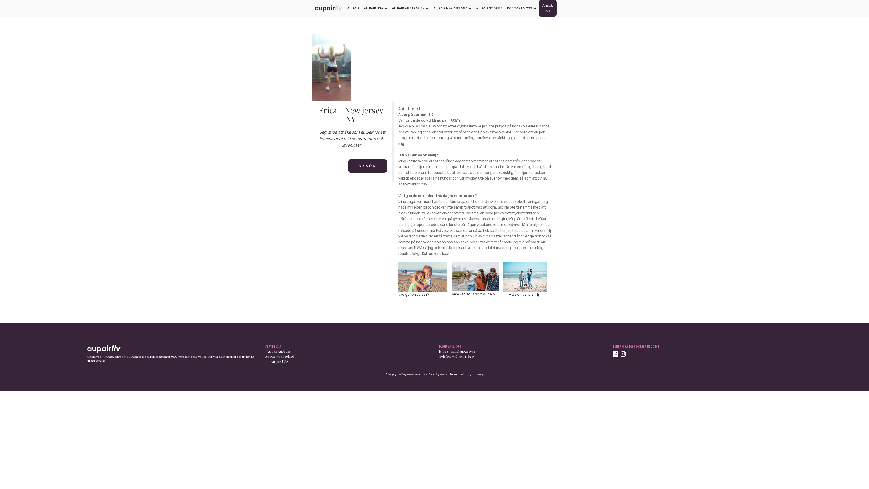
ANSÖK (367, 166)
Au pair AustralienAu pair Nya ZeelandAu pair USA (279, 356)
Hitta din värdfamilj (521, 294)
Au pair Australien (408, 8)
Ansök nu (547, 8)
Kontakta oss (519, 8)
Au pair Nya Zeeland (450, 8)
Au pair (353, 8)
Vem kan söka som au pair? (474, 294)
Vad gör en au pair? (413, 294)
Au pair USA (373, 8)
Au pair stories (489, 8)
